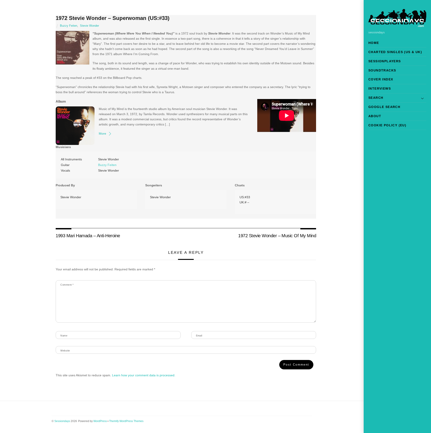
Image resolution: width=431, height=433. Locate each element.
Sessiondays (62, 421)
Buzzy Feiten (68, 25)
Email (199, 335)
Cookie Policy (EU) (387, 125)
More (102, 133)
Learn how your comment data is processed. (143, 375)
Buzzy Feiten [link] (107, 165)
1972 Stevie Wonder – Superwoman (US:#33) (112, 18)
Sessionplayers (384, 61)
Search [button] (375, 97)
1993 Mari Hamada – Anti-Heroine (88, 235)
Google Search (384, 107)
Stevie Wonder (89, 25)
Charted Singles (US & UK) (395, 52)
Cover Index (380, 79)
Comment (66, 284)
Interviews (379, 88)
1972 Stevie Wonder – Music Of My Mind (277, 235)
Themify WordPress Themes (126, 421)
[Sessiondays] (397, 25)
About (374, 116)
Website (65, 350)
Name (63, 335)
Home (373, 43)
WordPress (100, 421)
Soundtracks (382, 70)
